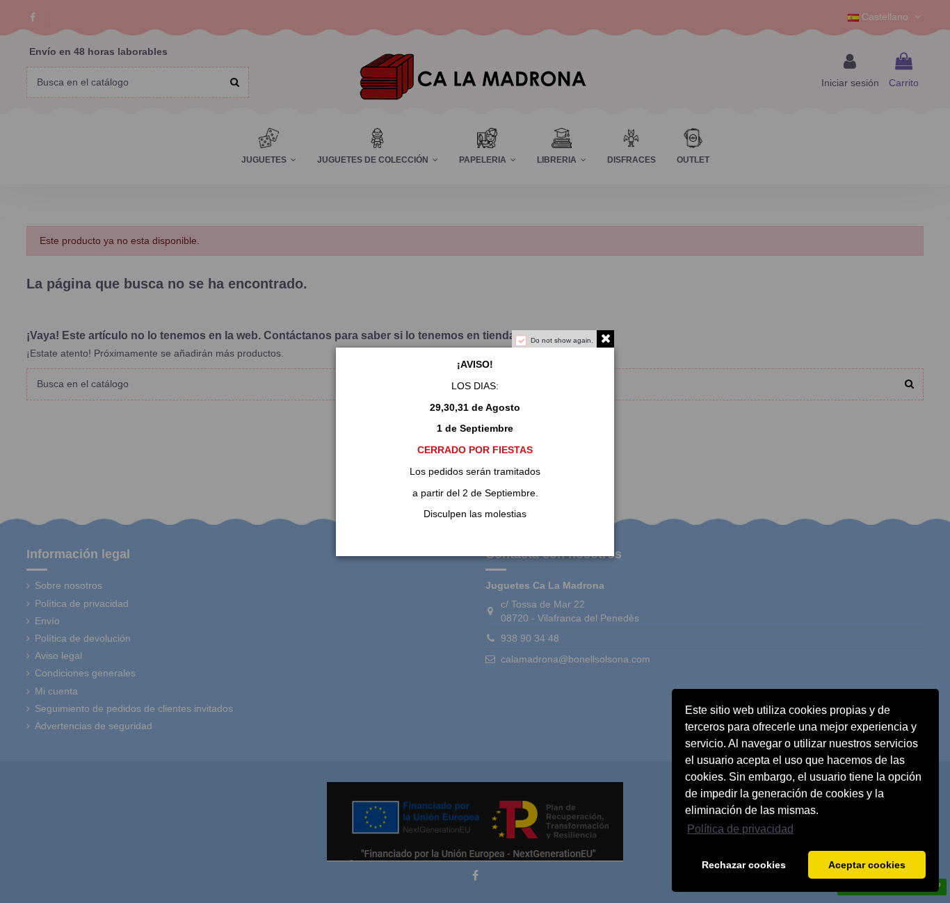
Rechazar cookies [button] (744, 864)
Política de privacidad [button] (740, 829)
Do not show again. (562, 340)
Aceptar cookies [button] (866, 864)
